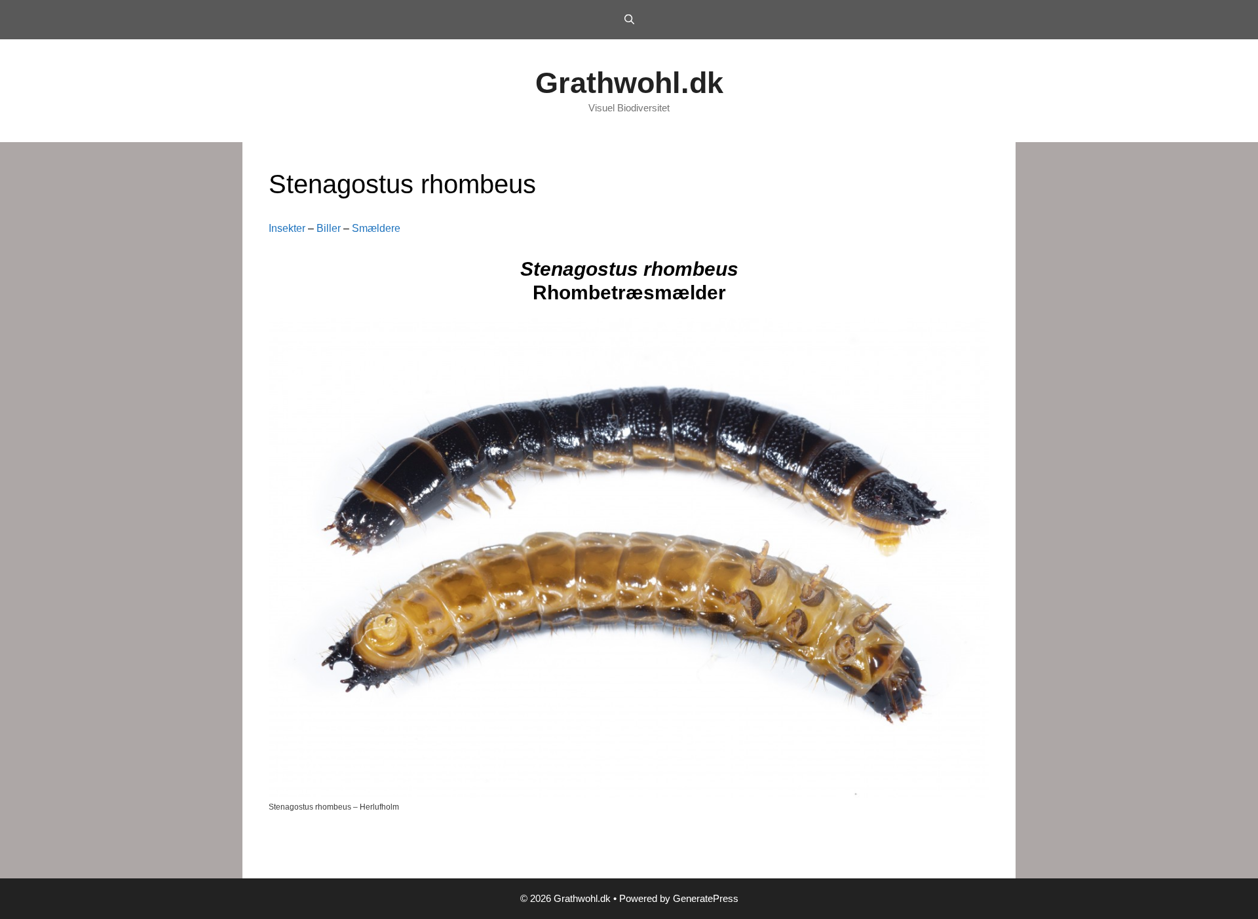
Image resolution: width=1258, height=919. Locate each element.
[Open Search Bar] (628, 19)
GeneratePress (705, 898)
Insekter (287, 228)
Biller (328, 228)
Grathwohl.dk (629, 83)
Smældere (376, 228)
